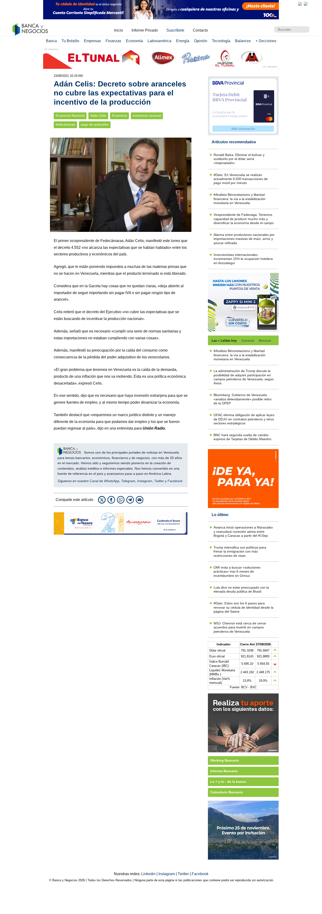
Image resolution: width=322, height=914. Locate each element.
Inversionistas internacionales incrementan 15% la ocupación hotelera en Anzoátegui (243, 259)
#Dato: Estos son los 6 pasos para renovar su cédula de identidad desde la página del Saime (243, 607)
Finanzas (113, 41)
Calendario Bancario (226, 792)
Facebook (175, 481)
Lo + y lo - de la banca (228, 781)
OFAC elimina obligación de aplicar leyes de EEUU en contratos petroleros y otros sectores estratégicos (244, 419)
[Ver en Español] (306, 4)
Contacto (200, 30)
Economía (134, 41)
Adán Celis (98, 115)
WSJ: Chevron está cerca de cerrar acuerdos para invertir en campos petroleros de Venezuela (240, 627)
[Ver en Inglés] (300, 4)
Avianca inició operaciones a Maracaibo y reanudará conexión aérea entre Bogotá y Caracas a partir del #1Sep (243, 531)
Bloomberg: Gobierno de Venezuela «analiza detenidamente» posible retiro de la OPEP (243, 399)
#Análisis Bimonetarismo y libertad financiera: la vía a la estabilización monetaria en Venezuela (239, 199)
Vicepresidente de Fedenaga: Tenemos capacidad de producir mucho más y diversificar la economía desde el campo (244, 219)
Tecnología (221, 41)
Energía (182, 41)
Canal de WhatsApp (104, 481)
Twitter (159, 481)
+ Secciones (266, 41)
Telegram (128, 481)
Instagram (144, 481)
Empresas (92, 41)
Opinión (200, 41)
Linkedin (149, 874)
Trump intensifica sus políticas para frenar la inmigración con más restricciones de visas (240, 551)
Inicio (118, 30)
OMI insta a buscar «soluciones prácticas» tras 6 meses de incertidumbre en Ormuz (237, 572)
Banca (51, 41)
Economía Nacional (70, 115)
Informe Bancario (224, 771)
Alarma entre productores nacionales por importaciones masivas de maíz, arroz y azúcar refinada (244, 239)
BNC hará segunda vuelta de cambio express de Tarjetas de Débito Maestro (242, 437)
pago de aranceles (95, 124)
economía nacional (147, 115)
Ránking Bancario (224, 760)
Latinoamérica (159, 41)
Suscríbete (175, 30)
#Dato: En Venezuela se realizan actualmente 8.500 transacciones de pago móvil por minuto (241, 179)
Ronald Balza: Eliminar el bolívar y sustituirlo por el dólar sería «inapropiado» (239, 159)
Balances (243, 41)
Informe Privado (145, 30)
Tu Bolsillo (70, 41)
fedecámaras (65, 124)
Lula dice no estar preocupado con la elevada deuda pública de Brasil (241, 589)
